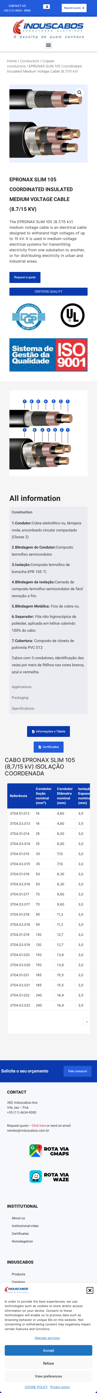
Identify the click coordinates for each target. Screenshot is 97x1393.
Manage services (47, 1338)
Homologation (22, 1241)
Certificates (20, 1233)
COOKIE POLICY (36, 1387)
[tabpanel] (48, 599)
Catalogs (18, 1282)
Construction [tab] (22, 512)
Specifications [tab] (23, 708)
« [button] (87, 1022)
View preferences (48, 1376)
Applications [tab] (22, 686)
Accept (48, 1350)
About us (18, 1218)
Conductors (29, 61)
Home (12, 61)
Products (18, 1274)
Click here (39, 1125)
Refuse (48, 1363)
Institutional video (25, 1225)
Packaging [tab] (20, 697)
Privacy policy (60, 1387)
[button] (90, 1290)
